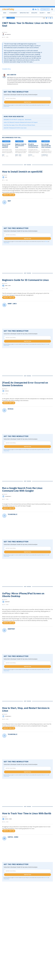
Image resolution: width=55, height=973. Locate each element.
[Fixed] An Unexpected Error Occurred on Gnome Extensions (34, 145)
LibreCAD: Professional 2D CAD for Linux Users (15, 128)
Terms (46, 105)
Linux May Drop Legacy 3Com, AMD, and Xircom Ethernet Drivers (19, 125)
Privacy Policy (6, 106)
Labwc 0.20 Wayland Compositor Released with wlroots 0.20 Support (21, 122)
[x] (38, 9)
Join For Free (27, 102)
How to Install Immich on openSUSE (6, 145)
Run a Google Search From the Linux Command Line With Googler (46, 145)
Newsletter (46, 9)
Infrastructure (24, 12)
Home (3, 17)
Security (42, 12)
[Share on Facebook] (46, 18)
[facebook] (33, 9)
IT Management (13, 12)
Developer (34, 12)
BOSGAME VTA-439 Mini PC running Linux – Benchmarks (17, 119)
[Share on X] (48, 18)
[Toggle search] (52, 9)
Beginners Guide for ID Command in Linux (20, 145)
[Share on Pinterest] (50, 18)
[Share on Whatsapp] (52, 18)
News (4, 12)
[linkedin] (35, 9)
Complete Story (6, 69)
